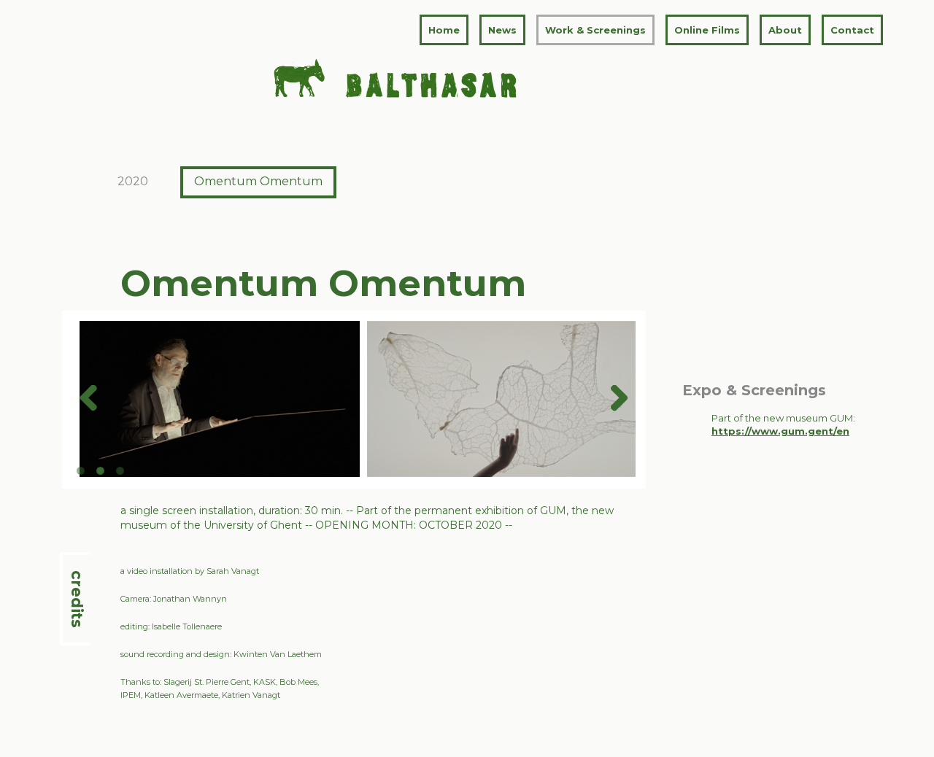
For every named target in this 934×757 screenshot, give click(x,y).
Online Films (707, 30)
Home (444, 30)
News (502, 30)
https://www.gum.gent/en (780, 431)
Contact (852, 30)
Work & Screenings (595, 30)
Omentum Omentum (258, 181)
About (785, 30)
